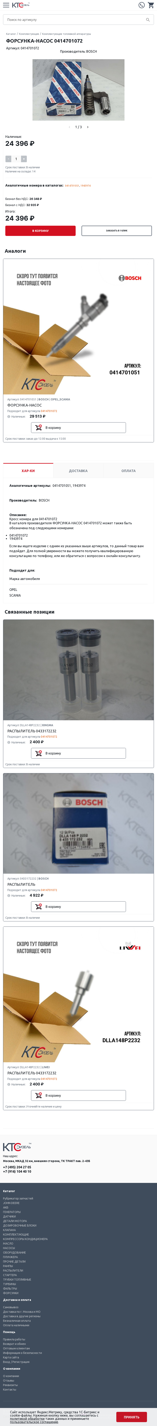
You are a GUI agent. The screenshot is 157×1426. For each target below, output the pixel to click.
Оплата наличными (16, 1325)
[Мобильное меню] (6, 5)
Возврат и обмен (14, 1344)
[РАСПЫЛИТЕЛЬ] (78, 823)
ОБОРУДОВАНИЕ (14, 1252)
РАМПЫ (8, 1266)
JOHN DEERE (11, 1203)
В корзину (40, 230)
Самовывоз (10, 1307)
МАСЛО (8, 1243)
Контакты (9, 1389)
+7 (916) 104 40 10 (17, 1171)
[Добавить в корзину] (38, 427)
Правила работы (14, 1339)
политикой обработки (27, 1418)
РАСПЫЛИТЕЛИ (13, 1270)
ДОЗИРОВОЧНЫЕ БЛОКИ (19, 1225)
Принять (131, 1417)
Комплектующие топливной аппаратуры (66, 34)
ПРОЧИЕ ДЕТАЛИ (14, 1261)
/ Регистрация (20, 1362)
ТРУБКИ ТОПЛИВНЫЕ (17, 1279)
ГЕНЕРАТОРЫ (12, 1212)
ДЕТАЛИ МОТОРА (15, 1221)
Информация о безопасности (22, 1353)
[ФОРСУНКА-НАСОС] (78, 327)
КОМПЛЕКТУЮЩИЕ (16, 1234)
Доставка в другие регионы (21, 1316)
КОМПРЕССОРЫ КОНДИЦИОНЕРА (25, 1239)
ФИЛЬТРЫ (10, 1288)
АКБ (5, 1207)
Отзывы (8, 1380)
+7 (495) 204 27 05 (142, 5)
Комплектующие (29, 34)
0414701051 (72, 185)
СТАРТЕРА (10, 1275)
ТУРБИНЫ (9, 1284)
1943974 (86, 185)
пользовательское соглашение (34, 1422)
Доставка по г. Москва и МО (21, 1311)
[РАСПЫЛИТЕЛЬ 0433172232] (78, 670)
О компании (11, 1376)
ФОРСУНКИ (10, 1293)
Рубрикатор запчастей (18, 1198)
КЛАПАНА (9, 1230)
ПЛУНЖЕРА (10, 1257)
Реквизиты (10, 1385)
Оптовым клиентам (16, 1348)
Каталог (11, 34)
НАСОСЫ (9, 1248)
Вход (6, 1362)
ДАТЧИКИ (9, 1216)
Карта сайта (11, 1357)
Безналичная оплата (17, 1320)
